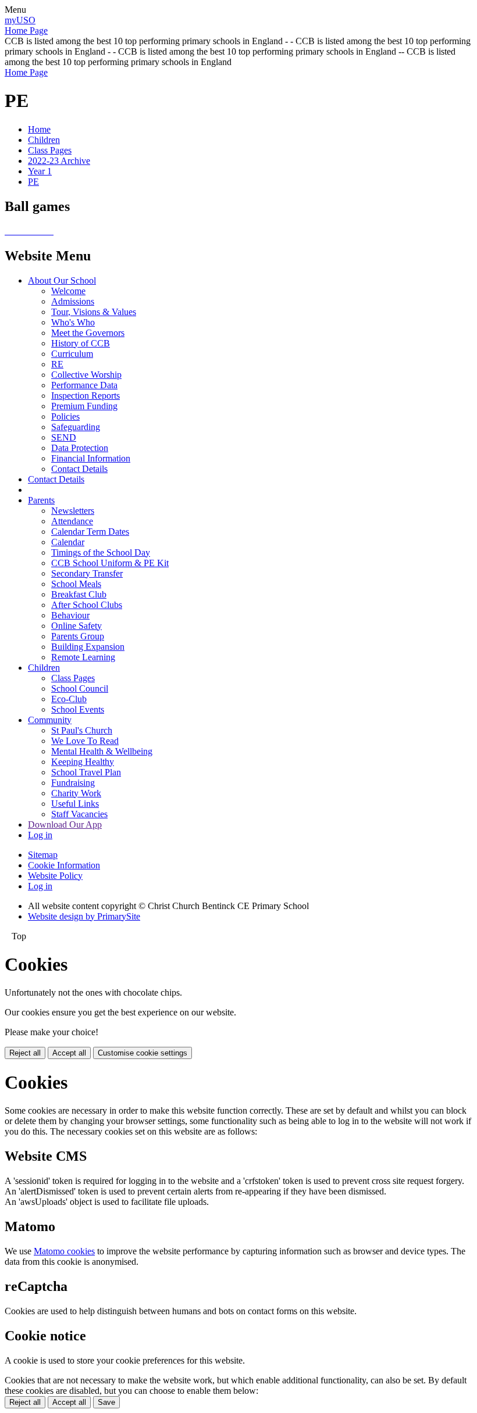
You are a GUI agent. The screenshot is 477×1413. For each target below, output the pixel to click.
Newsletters (72, 511)
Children (44, 140)
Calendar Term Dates (90, 531)
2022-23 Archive (59, 161)
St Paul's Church (81, 730)
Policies (65, 416)
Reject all (25, 1053)
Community (50, 720)
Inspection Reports (85, 395)
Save (106, 1402)
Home (39, 129)
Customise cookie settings (142, 1053)
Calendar (67, 542)
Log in (40, 835)
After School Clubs (86, 605)
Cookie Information (64, 865)
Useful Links (75, 804)
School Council (79, 688)
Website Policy (55, 876)
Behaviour (70, 615)
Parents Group (77, 636)
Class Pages (50, 150)
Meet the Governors (87, 333)
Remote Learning (83, 657)
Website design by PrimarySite (84, 916)
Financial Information (90, 458)
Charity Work (76, 793)
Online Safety (76, 626)
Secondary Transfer (87, 573)
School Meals (76, 584)
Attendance (72, 521)
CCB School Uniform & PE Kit (110, 563)
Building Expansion (87, 647)
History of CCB (80, 343)
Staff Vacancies (79, 814)
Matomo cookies (64, 1251)
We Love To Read (85, 741)
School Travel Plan (86, 772)
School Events (77, 709)
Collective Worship (86, 375)
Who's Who (73, 322)
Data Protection (79, 448)
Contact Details (79, 469)
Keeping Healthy (82, 762)
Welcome (68, 291)
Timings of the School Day (100, 552)
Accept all (69, 1053)
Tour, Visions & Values (93, 312)
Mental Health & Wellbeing (101, 751)
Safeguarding (75, 427)
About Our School (62, 280)
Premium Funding (84, 406)
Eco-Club (69, 699)
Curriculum (72, 354)
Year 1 (40, 171)
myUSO (20, 20)
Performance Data (84, 385)
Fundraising (73, 783)
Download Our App (65, 824)
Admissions (72, 301)
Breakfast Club (78, 594)
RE (57, 364)
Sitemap (43, 855)
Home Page (26, 30)
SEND (63, 437)
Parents (41, 500)
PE (33, 182)
